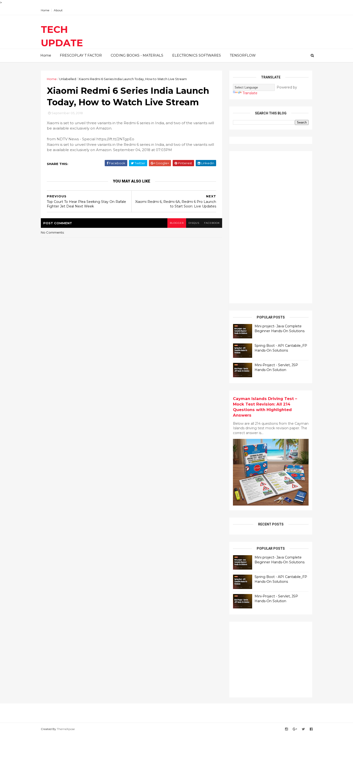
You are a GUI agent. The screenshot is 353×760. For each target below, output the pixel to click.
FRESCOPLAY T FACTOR (81, 55)
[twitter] (303, 729)
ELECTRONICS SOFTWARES (196, 55)
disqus (194, 222)
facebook (212, 222)
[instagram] (286, 729)
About (58, 10)
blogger (177, 222)
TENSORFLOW (243, 55)
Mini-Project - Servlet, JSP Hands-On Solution (276, 367)
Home (45, 10)
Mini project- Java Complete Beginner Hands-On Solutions (279, 328)
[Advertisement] (269, 227)
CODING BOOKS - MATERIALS (137, 55)
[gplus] (295, 729)
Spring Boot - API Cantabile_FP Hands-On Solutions (281, 348)
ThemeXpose (66, 729)
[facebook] (311, 729)
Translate (250, 93)
